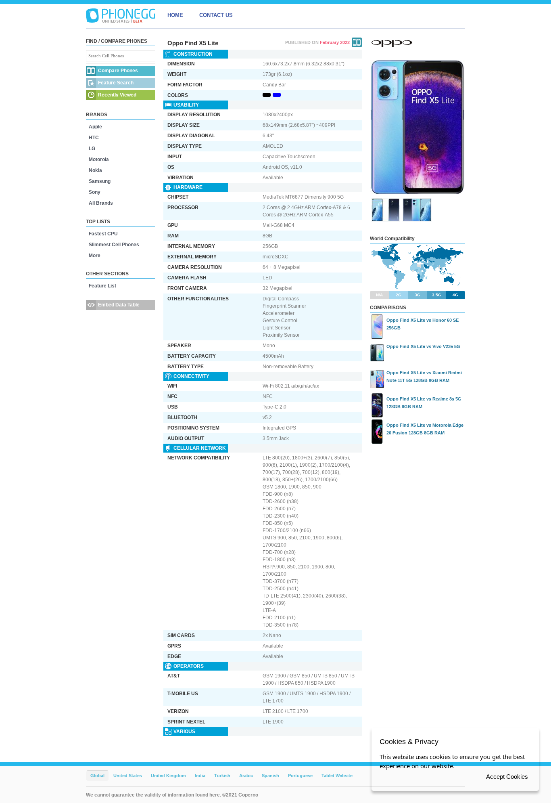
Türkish (222, 775)
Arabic (246, 775)
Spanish (270, 775)
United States (127, 775)
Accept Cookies (507, 776)
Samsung (100, 181)
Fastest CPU (103, 234)
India (200, 775)
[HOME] (120, 15)
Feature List (102, 286)
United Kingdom (168, 775)
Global (97, 775)
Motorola (99, 159)
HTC (94, 137)
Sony (94, 192)
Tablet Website (337, 775)
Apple (95, 127)
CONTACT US (216, 15)
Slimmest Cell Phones (114, 244)
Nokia (95, 170)
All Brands (101, 203)
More (94, 255)
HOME (175, 15)
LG (92, 148)
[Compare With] (357, 42)
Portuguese (300, 775)
